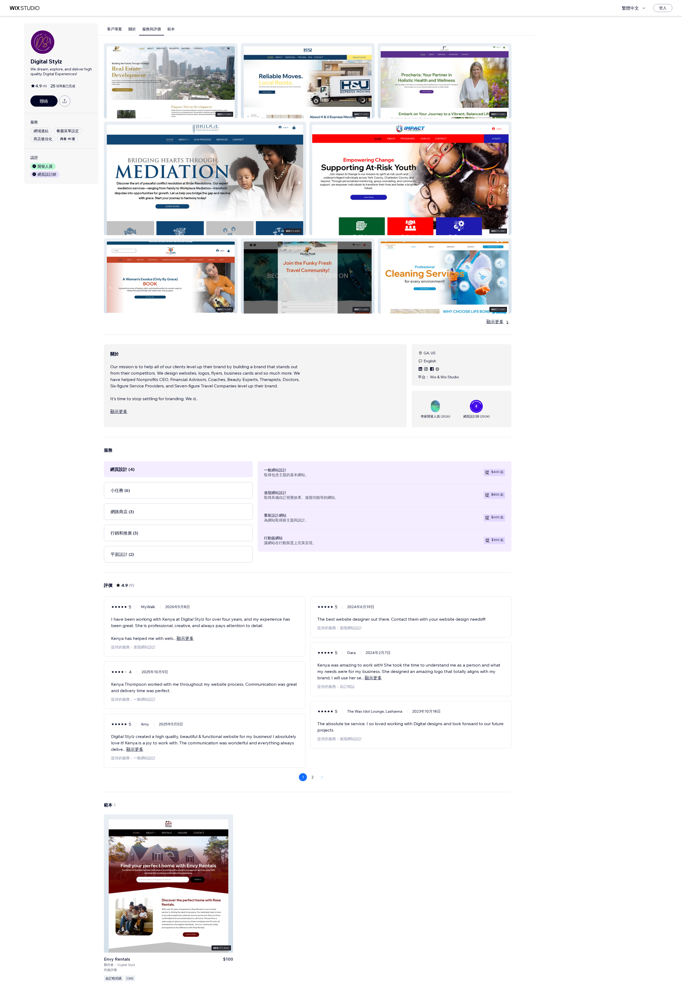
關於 (132, 29)
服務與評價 (151, 29)
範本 (171, 29)
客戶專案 (114, 29)
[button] (171, 80)
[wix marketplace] (24, 8)
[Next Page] (322, 777)
